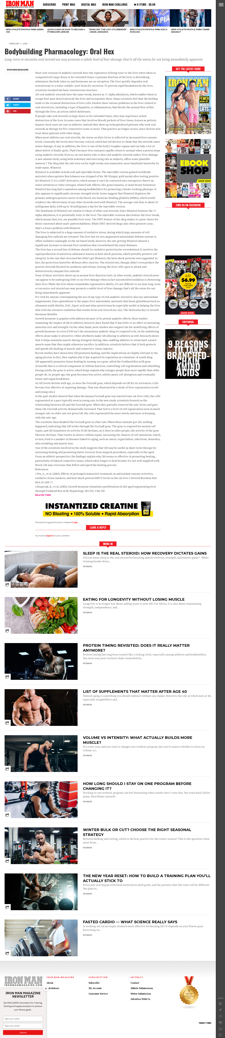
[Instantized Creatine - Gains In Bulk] (98, 515)
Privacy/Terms (205, 1023)
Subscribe (49, 4)
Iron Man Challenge (115, 4)
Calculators (53, 988)
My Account (95, 988)
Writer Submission (141, 993)
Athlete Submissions (142, 988)
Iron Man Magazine (17, 69)
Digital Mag (88, 4)
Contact (135, 982)
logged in (50, 536)
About (50, 982)
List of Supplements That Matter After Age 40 (135, 691)
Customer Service (98, 993)
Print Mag (68, 4)
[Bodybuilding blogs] (189, 1008)
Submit (23, 1032)
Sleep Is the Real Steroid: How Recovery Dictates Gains (145, 553)
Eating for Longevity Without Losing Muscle (134, 599)
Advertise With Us (140, 999)
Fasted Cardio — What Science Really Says (130, 922)
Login (75, 522)
